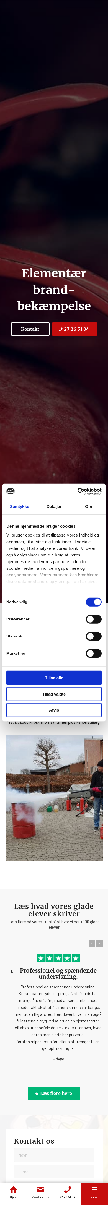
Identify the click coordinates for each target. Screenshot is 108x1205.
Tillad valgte (54, 693)
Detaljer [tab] (54, 506)
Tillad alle (54, 677)
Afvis (54, 710)
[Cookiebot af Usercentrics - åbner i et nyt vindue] (78, 491)
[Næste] (99, 943)
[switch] (94, 619)
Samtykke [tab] (19, 506)
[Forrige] (92, 943)
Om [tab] (88, 506)
